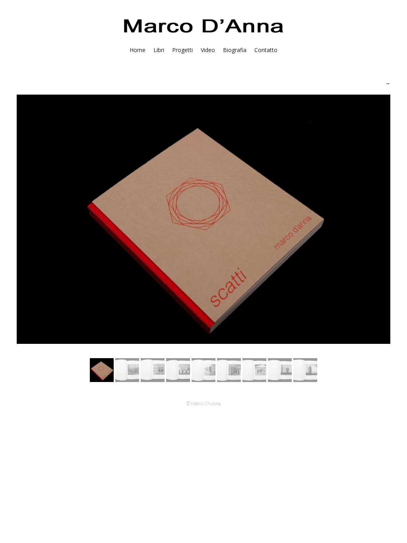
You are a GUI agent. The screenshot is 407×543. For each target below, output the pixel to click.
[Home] (203, 34)
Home (137, 50)
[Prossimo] (387, 82)
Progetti (182, 50)
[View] (127, 379)
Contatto (265, 50)
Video (208, 50)
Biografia (234, 50)
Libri (158, 50)
